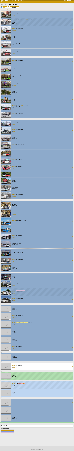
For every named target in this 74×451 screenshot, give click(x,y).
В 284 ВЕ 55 (4, 432)
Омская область (4, 7)
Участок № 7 (9, 7)
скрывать (69, 8)
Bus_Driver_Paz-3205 (15, 367)
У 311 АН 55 (22, 20)
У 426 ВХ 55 (24, 290)
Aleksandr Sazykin (15, 317)
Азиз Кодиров (14, 196)
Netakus (14, 62)
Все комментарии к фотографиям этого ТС (6, 9)
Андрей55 (14, 175)
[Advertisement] (37, 440)
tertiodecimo (14, 15)
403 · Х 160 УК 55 (25, 19)
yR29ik (13, 154)
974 (1, 432)
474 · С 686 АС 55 (23, 383)
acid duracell (14, 30)
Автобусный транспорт (8, 2)
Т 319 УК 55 (22, 105)
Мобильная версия (37, 447)
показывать (72, 9)
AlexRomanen (14, 261)
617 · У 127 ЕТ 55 (25, 322)
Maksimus (14, 45)
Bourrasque (14, 124)
